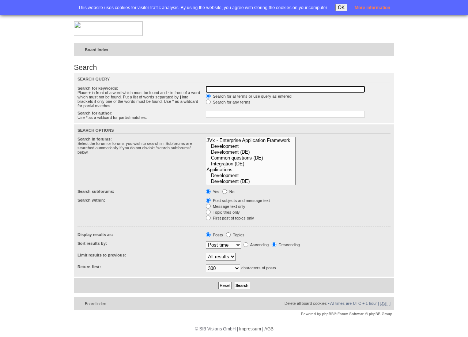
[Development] (251, 146)
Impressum (250, 329)
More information (372, 7)
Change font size (373, 50)
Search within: (91, 200)
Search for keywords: (98, 88)
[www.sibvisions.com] (108, 29)
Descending (289, 245)
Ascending (259, 245)
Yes (215, 192)
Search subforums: (96, 191)
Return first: (89, 267)
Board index (96, 50)
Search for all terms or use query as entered (251, 96)
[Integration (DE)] (251, 164)
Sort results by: (92, 243)
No (231, 192)
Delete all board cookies (305, 303)
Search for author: (95, 113)
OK (341, 7)
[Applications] (251, 170)
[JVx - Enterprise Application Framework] (251, 140)
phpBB (328, 314)
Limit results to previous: (102, 255)
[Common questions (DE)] (251, 158)
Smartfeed (387, 50)
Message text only (228, 206)
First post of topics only (233, 218)
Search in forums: (95, 139)
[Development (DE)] (251, 152)
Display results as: (95, 234)
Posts (217, 235)
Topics (238, 235)
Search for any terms (231, 102)
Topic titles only (226, 212)
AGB (268, 329)
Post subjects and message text (241, 200)
